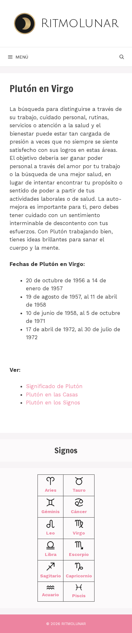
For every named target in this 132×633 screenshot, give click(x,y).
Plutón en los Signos (53, 402)
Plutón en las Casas (52, 394)
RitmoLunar (80, 23)
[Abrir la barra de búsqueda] (121, 56)
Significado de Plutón (54, 386)
